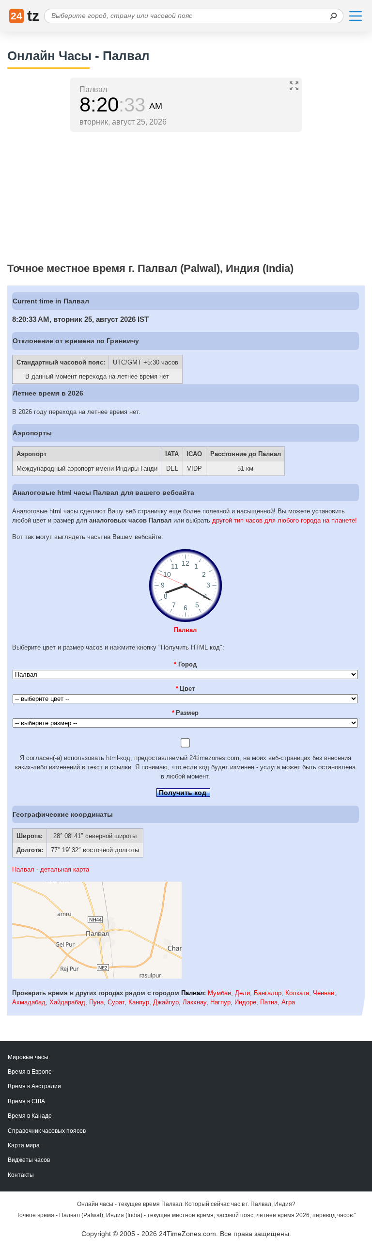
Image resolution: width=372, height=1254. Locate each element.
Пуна (96, 1002)
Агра (288, 1002)
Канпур (138, 1002)
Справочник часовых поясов (47, 1130)
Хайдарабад (67, 1002)
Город (185, 664)
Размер (185, 712)
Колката (297, 993)
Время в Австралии (34, 1086)
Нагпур (220, 1002)
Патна (269, 1002)
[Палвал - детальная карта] (97, 976)
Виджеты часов (29, 1160)
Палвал (185, 630)
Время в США (26, 1101)
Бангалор (267, 993)
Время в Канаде (30, 1115)
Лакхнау (194, 1002)
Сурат (116, 1002)
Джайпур (166, 1002)
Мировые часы (28, 1057)
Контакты (21, 1175)
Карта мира (24, 1145)
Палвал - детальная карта (50, 869)
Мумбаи (219, 993)
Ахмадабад (29, 1002)
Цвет (185, 688)
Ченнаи (323, 993)
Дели (242, 993)
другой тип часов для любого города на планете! (284, 520)
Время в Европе (30, 1071)
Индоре (245, 1002)
